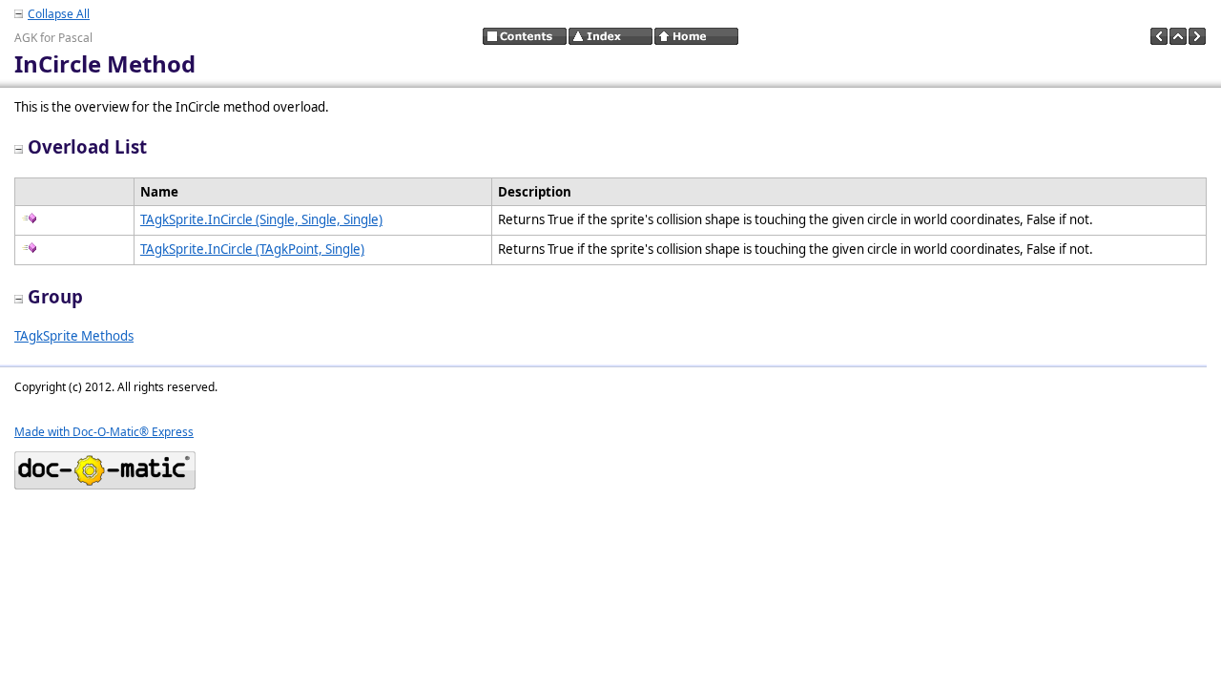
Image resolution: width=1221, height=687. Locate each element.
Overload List (87, 146)
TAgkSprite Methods (74, 335)
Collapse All (59, 14)
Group (55, 296)
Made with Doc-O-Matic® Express (104, 432)
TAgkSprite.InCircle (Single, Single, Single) (261, 219)
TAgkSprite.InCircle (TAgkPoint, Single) (252, 249)
